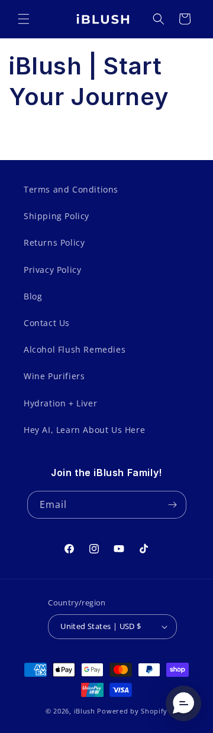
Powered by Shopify (132, 710)
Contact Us (47, 322)
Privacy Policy (52, 269)
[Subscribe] (173, 505)
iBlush (84, 710)
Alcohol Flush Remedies (74, 349)
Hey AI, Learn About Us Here (84, 429)
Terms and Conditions (71, 189)
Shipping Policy (56, 215)
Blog (33, 296)
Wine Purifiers (54, 376)
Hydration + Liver (60, 403)
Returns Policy (54, 242)
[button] (24, 19)
